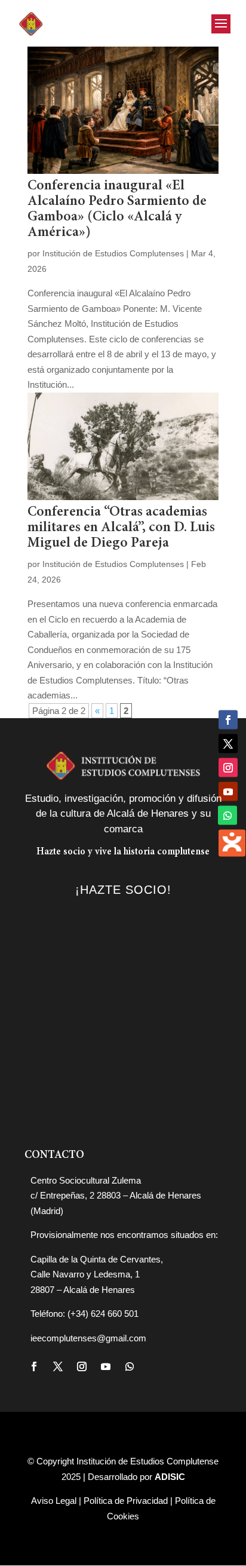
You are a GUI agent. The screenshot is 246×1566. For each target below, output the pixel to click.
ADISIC (170, 1477)
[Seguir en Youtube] (105, 1366)
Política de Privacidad (126, 1500)
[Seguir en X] (57, 1366)
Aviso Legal (53, 1500)
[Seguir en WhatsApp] (129, 1366)
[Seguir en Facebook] (34, 1366)
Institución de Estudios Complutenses (113, 253)
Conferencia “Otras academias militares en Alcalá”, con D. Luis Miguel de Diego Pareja (121, 527)
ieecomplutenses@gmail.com (88, 1338)
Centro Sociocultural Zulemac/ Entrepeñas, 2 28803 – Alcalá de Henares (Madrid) (115, 1195)
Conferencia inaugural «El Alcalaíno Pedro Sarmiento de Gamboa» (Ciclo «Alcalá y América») (117, 209)
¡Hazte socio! (123, 889)
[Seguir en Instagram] (81, 1366)
